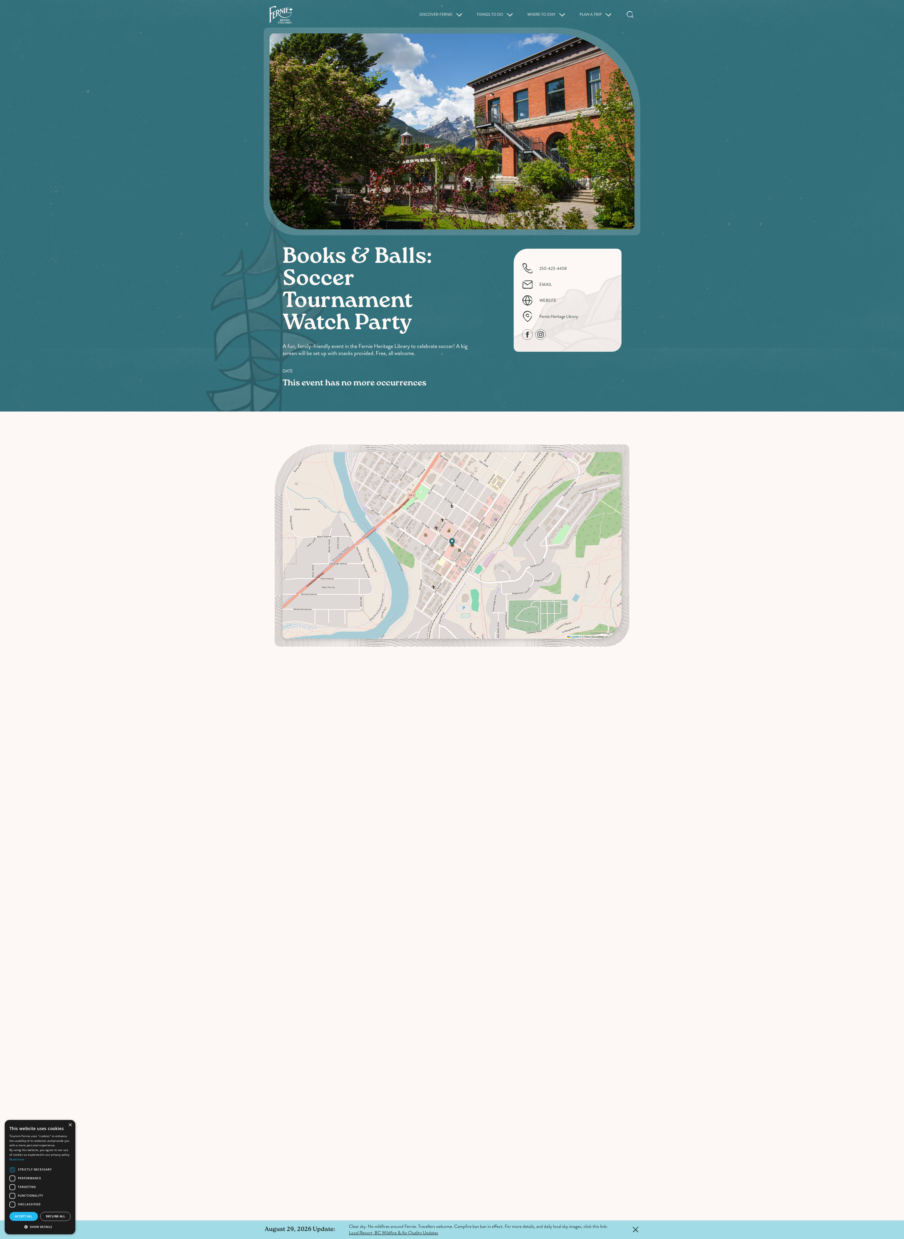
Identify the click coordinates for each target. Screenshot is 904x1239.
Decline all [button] (55, 1216)
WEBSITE (548, 300)
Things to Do (490, 14)
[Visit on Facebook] (527, 334)
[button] (452, 542)
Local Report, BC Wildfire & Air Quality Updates (393, 1232)
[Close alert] (635, 1229)
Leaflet (574, 637)
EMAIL (545, 284)
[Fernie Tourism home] (281, 15)
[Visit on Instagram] (540, 334)
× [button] (70, 1125)
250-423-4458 (553, 268)
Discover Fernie (436, 14)
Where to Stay (541, 14)
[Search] (630, 14)
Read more (16, 1159)
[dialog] (40, 1177)
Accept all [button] (23, 1216)
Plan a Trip (591, 14)
